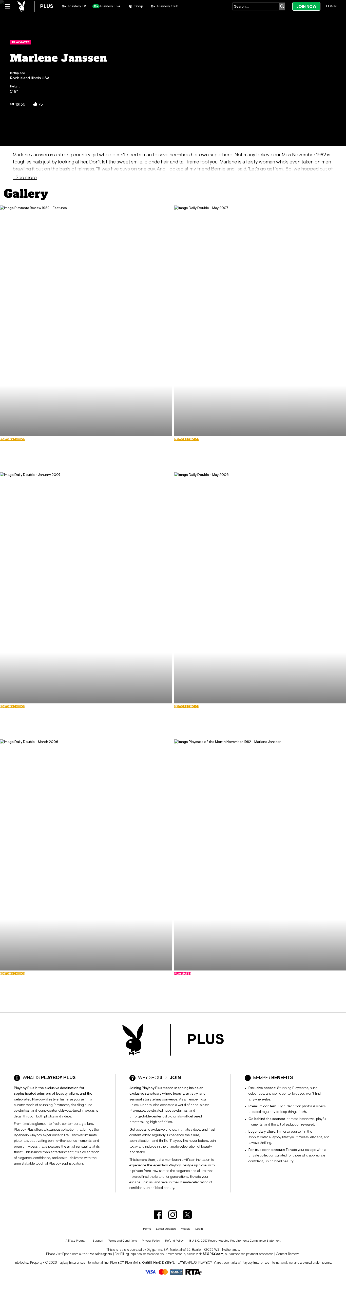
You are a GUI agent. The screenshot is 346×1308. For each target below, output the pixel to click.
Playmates (20, 42)
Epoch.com (70, 1254)
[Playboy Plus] (35, 6)
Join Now (306, 6)
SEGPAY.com (213, 1254)
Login (331, 6)
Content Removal (288, 1254)
